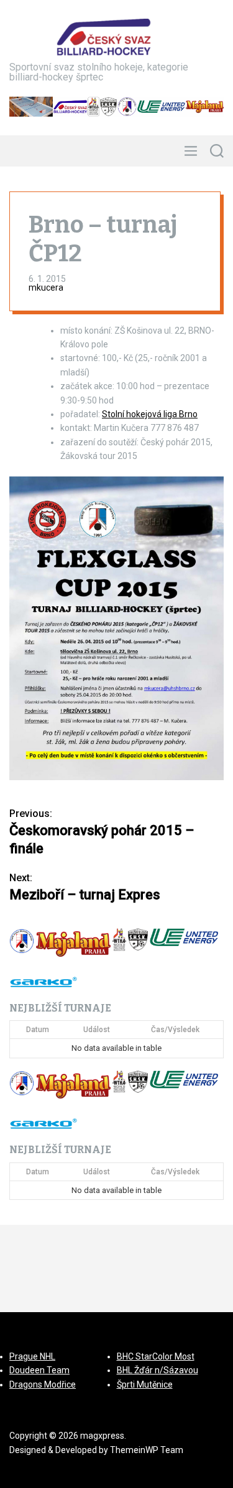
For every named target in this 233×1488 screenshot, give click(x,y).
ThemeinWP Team (146, 1450)
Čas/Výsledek (175, 1029)
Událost (96, 1029)
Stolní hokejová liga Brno (150, 414)
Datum (37, 1029)
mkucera (46, 287)
